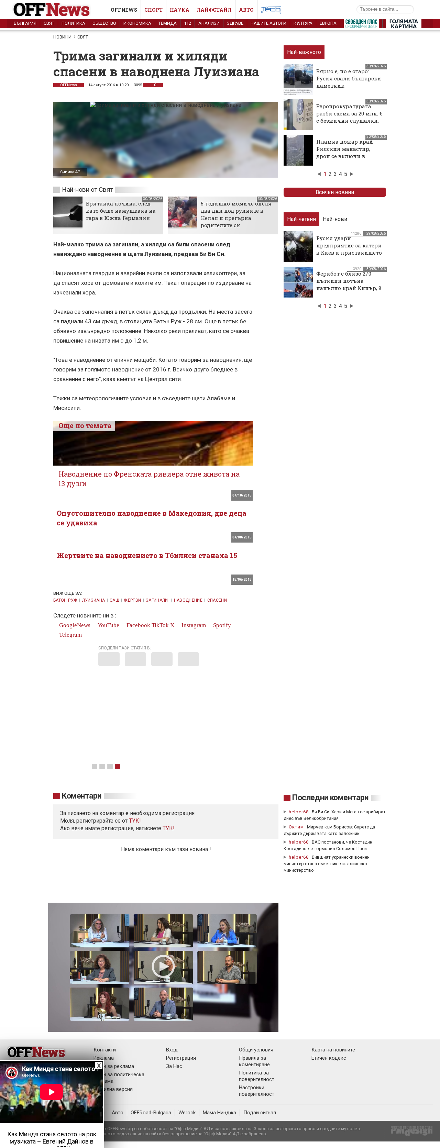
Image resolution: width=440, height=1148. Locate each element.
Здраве (235, 23)
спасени (217, 600)
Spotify (221, 625)
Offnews (124, 10)
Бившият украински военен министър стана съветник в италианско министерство (327, 864)
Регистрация (181, 1058)
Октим (296, 826)
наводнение (188, 600)
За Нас (174, 1066)
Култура (303, 23)
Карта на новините (333, 1050)
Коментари (81, 796)
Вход (172, 1050)
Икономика (137, 23)
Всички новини (335, 192)
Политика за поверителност (256, 1076)
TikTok (160, 625)
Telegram (70, 635)
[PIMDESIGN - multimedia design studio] (409, 1133)
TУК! (135, 820)
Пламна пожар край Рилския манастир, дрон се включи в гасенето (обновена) (344, 152)
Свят (49, 23)
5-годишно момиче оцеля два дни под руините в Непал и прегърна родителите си (236, 214)
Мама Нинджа (219, 1113)
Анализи (209, 23)
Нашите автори (268, 23)
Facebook (137, 625)
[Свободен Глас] (361, 25)
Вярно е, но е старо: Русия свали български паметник (348, 78)
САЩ (114, 600)
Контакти (105, 1050)
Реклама (104, 1058)
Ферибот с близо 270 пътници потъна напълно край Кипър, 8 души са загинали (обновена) (349, 288)
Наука (179, 10)
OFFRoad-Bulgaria (151, 1113)
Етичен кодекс (328, 1058)
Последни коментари (330, 797)
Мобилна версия (113, 1089)
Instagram (193, 625)
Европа (328, 23)
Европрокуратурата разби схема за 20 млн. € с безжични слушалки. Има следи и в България (349, 120)
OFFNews (68, 85)
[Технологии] (271, 11)
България (25, 23)
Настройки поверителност (256, 1090)
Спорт (153, 10)
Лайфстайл (214, 10)
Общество (104, 23)
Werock (187, 1113)
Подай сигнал (259, 1113)
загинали (157, 600)
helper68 (299, 811)
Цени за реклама (114, 1066)
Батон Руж (65, 600)
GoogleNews (74, 625)
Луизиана (93, 600)
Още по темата (85, 425)
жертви (132, 600)
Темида (167, 23)
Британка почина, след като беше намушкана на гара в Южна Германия (121, 210)
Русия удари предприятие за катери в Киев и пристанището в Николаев (349, 249)
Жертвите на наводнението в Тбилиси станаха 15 (147, 555)
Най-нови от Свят (87, 189)
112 (187, 23)
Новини (62, 37)
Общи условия (256, 1050)
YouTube (107, 625)
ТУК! (169, 828)
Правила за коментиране (254, 1061)
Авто (246, 10)
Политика (73, 23)
